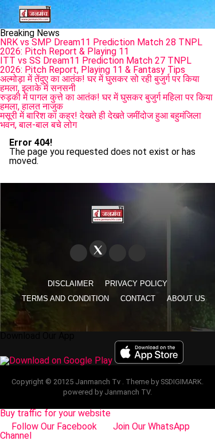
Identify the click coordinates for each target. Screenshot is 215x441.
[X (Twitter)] (98, 248)
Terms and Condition (65, 298)
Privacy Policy (136, 283)
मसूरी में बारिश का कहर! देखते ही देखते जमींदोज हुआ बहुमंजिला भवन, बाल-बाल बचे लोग (100, 120)
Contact (137, 298)
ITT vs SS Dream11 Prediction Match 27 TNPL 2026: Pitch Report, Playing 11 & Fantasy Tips (95, 65)
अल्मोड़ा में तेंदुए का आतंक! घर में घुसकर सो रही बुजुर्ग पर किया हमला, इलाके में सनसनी (100, 83)
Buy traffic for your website (55, 413)
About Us (186, 298)
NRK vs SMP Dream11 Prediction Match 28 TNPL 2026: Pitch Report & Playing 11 (101, 47)
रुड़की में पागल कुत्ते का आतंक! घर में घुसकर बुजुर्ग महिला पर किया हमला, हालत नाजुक (106, 102)
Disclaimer (70, 283)
